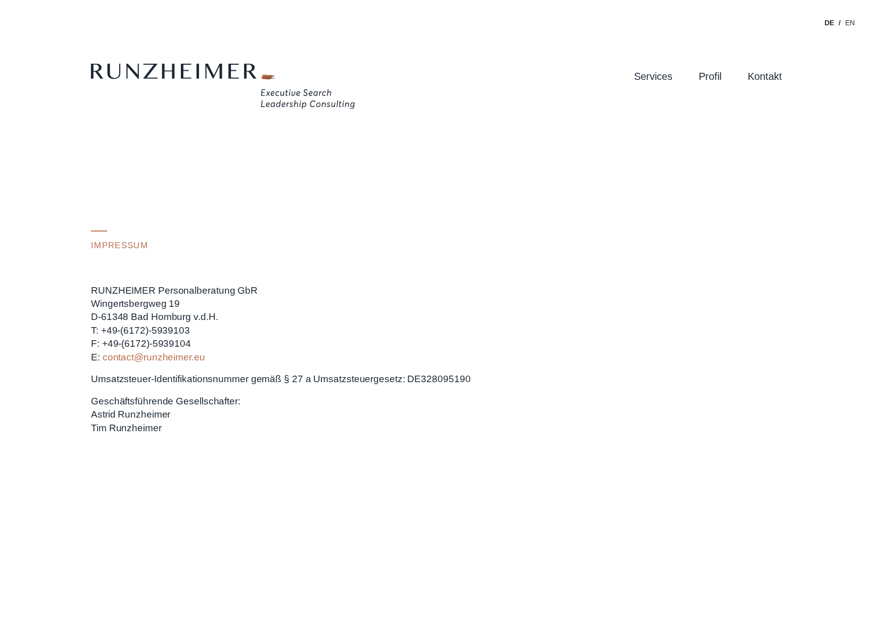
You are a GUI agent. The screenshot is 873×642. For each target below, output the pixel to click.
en (850, 23)
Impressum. (763, 603)
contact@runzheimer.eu (154, 357)
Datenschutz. (722, 603)
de (829, 23)
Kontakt (765, 76)
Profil (710, 76)
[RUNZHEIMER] (223, 88)
